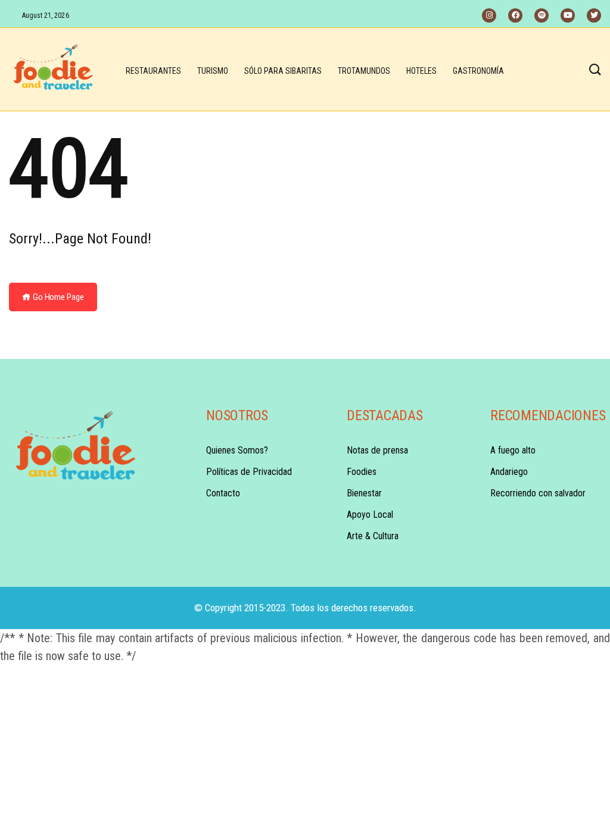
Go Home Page (57, 297)
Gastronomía (478, 71)
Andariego (509, 471)
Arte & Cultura (373, 536)
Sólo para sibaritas (283, 71)
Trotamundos (364, 71)
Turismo (212, 71)
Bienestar (364, 493)
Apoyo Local (370, 514)
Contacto (223, 493)
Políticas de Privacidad (249, 471)
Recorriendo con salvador (538, 493)
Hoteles (421, 71)
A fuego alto (513, 450)
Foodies (361, 471)
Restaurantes (153, 71)
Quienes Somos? (237, 450)
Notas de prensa (377, 450)
